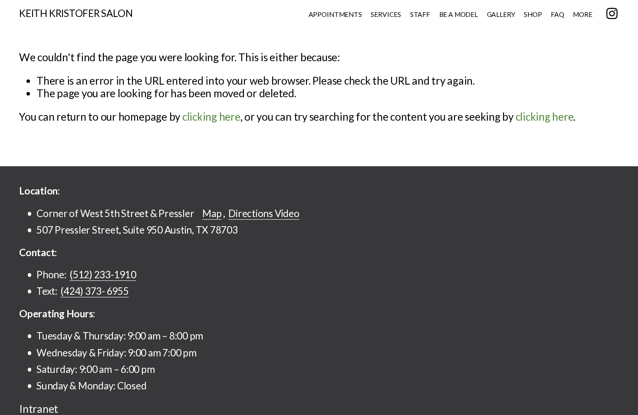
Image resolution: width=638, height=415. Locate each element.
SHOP (533, 14)
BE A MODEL (458, 14)
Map (211, 213)
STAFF (420, 14)
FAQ (557, 14)
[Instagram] (612, 13)
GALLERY (501, 14)
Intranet (38, 408)
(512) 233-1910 (102, 274)
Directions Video (263, 213)
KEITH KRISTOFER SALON (75, 13)
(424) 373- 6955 (94, 291)
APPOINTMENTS (335, 14)
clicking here (211, 116)
